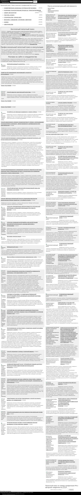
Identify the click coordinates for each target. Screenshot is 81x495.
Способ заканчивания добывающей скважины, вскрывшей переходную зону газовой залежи (67, 204)
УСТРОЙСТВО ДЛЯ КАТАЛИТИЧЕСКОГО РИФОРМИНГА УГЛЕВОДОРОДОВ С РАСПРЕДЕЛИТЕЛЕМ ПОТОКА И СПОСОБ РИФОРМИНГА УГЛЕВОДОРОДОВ (68, 257)
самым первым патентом (17, 38)
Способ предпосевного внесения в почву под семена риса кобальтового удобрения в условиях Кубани (68, 61)
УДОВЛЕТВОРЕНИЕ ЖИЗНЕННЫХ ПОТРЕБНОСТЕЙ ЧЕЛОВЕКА (20, 8)
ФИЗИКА (6, 22)
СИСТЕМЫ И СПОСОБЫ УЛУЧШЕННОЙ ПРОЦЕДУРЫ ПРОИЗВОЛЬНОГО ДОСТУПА (67, 419)
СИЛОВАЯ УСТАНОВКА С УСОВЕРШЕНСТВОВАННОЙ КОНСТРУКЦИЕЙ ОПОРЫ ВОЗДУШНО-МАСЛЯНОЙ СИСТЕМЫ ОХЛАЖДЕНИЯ (24, 296)
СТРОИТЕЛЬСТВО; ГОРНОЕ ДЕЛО (12, 17)
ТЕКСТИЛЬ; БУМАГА (9, 15)
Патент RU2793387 (6, 107)
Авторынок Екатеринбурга (53, 10)
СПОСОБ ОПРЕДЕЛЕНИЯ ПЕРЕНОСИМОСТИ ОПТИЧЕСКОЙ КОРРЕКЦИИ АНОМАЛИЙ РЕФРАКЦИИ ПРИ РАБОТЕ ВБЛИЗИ (23, 208)
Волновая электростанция (14, 236)
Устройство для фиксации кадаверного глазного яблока (22, 112)
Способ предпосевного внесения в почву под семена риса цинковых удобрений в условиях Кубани (67, 34)
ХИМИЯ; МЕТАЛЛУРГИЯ (10, 12)
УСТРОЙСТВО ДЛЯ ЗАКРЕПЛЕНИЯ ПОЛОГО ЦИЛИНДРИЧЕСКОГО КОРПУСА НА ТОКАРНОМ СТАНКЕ (68, 158)
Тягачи (49, 9)
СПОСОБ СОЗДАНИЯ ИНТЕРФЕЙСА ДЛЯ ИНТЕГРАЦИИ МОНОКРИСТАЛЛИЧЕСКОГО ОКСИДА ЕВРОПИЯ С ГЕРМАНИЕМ (22, 224)
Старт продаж (51, 11)
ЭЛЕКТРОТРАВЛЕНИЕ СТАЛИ (65, 71)
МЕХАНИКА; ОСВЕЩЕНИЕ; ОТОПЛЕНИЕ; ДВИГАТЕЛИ (17, 19)
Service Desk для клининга (5, 491)
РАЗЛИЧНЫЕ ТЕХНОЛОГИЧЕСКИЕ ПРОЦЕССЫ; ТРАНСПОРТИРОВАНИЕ (22, 10)
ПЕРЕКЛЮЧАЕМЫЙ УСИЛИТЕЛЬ (16, 64)
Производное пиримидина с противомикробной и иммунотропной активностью (66, 473)
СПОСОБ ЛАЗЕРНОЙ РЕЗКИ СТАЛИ (54, 134)
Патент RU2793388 (6, 101)
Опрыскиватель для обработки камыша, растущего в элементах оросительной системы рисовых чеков (67, 17)
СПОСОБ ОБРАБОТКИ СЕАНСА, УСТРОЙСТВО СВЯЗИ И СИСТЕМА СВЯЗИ (66, 462)
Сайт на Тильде (51, 8)
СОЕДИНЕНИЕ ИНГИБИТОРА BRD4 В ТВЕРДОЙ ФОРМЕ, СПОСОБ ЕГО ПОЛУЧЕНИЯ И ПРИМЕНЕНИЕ (67, 277)
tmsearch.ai (37, 54)
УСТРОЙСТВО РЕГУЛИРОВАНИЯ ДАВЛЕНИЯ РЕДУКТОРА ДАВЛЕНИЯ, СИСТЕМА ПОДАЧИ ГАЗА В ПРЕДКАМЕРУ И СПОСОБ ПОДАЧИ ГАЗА (25, 312)
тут (24, 61)
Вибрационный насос (12, 247)
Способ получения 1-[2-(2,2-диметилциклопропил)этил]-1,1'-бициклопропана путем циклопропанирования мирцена (67, 361)
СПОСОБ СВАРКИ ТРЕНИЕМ (65, 102)
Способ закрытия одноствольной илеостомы (19, 92)
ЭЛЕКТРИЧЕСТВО (8, 24)
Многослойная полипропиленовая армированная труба (22, 257)
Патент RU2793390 (6, 85)
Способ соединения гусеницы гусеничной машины (20, 351)
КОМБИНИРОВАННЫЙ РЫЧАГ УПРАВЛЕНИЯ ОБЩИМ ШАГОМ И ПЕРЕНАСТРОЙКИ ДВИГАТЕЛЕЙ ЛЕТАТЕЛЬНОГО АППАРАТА (24, 366)
